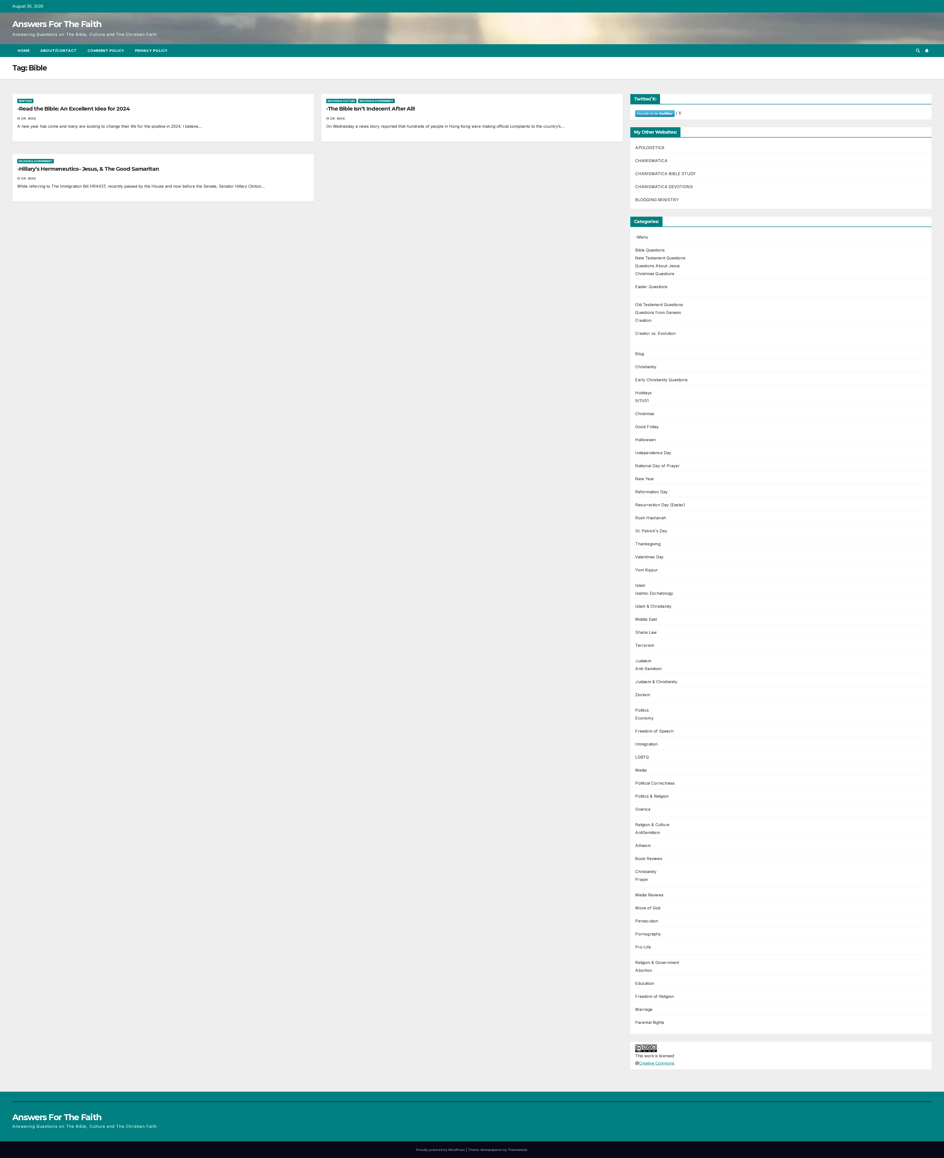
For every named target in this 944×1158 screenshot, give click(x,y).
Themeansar (517, 1150)
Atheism (642, 845)
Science (642, 809)
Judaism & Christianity (656, 681)
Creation (643, 320)
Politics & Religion (652, 796)
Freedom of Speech (654, 731)
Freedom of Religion (654, 996)
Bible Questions (650, 250)
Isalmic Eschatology (654, 593)
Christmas (644, 413)
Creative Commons (656, 1063)
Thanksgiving (647, 543)
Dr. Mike (28, 118)
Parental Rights (649, 1022)
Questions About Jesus (657, 265)
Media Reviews (649, 894)
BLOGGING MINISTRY (656, 199)
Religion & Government (376, 100)
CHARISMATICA (651, 160)
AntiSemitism (647, 832)
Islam (640, 585)
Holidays (643, 392)
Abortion (643, 970)
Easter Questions (651, 286)
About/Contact (58, 50)
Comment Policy (106, 50)
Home (24, 50)
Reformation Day (651, 491)
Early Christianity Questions (661, 379)
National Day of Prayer (657, 465)
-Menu (641, 237)
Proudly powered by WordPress (441, 1150)
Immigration (646, 744)
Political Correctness (655, 783)
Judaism (643, 660)
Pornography (648, 934)
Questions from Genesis (658, 312)
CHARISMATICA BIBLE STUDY (665, 173)
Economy (644, 718)
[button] (918, 50)
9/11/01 (642, 400)
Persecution (646, 920)
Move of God (647, 907)
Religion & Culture (341, 100)
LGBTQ (642, 757)
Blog (639, 353)
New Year (25, 100)
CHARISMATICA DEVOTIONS (664, 186)
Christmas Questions (654, 273)
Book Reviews (648, 858)
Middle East (646, 619)
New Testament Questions (660, 257)
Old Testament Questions (659, 304)
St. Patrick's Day (651, 530)
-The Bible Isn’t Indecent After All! (370, 108)
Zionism (642, 694)
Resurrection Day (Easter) (660, 504)
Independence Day (653, 452)
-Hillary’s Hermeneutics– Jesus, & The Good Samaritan (88, 169)
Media (641, 770)
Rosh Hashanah (650, 517)
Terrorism (644, 645)
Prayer (641, 879)
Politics (642, 710)
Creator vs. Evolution (655, 333)
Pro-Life (643, 947)
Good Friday (647, 426)
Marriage (643, 1009)
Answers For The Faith (56, 24)
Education (644, 983)
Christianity (645, 366)
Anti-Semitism (648, 668)
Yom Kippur (646, 569)
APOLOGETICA (649, 147)
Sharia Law (646, 632)
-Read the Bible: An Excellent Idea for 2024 (73, 108)
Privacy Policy (151, 50)
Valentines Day (649, 556)
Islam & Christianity (653, 606)
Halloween (645, 439)
